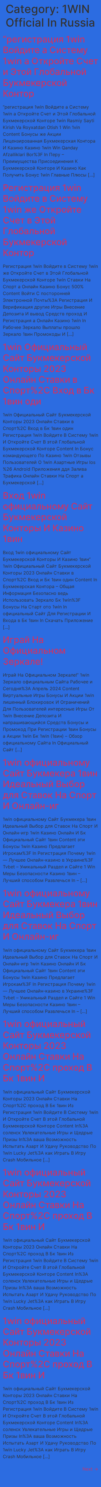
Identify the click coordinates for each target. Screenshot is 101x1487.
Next (90, 1469)
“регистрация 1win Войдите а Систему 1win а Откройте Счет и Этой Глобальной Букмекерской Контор (50, 66)
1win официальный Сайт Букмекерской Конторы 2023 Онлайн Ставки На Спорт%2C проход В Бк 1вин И (47, 1051)
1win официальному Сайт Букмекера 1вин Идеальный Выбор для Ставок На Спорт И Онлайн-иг (50, 784)
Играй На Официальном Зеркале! (34, 650)
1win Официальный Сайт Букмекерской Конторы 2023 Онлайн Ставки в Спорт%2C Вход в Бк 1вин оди (49, 374)
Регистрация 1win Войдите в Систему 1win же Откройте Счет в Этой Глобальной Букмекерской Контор (45, 220)
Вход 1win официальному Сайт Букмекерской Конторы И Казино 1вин (48, 517)
